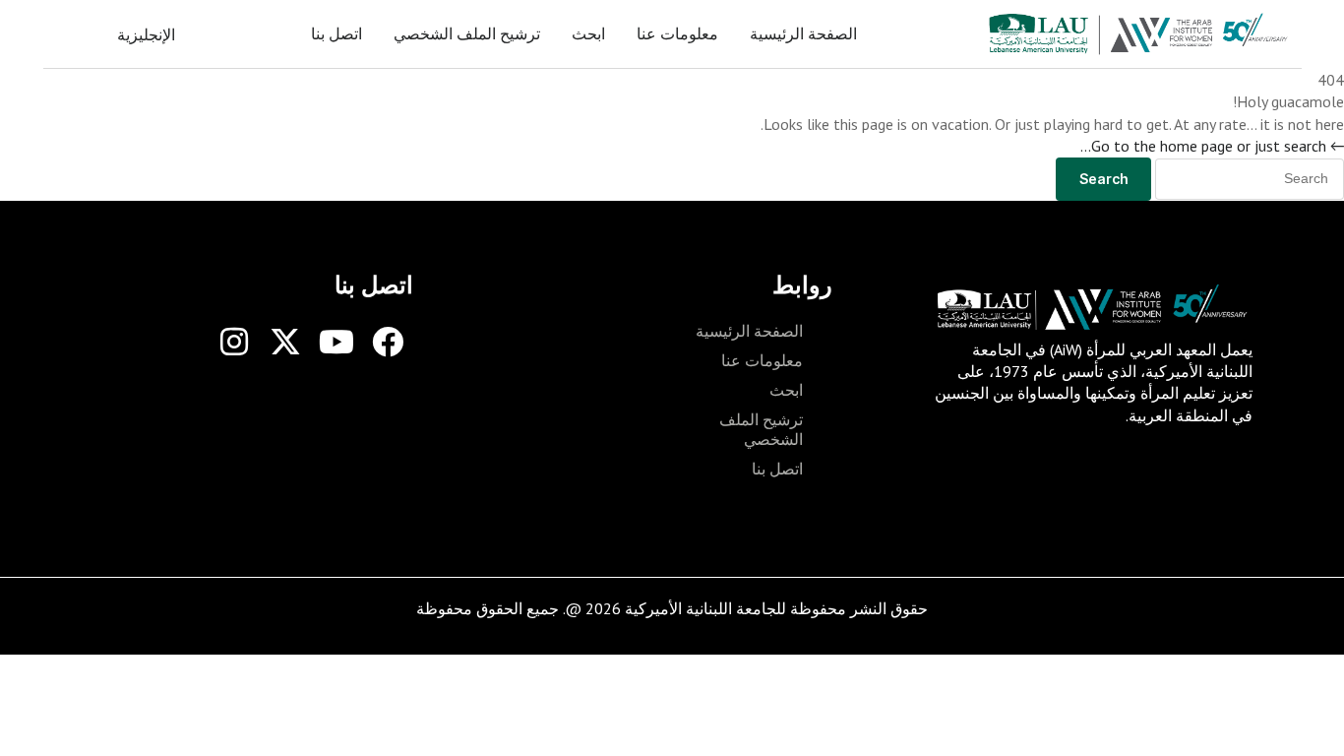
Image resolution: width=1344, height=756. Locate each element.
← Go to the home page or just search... (1212, 146)
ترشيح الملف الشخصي (467, 33)
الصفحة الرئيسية (803, 33)
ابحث (588, 33)
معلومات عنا (677, 33)
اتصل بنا (336, 33)
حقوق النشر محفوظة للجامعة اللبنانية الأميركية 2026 (756, 608)
